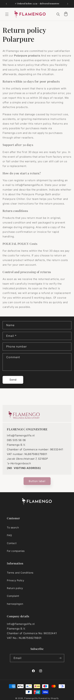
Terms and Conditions (20, 572)
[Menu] (7, 14)
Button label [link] (37, 481)
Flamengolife (31, 698)
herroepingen (15, 603)
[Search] (58, 14)
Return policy (15, 588)
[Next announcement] (67, 4)
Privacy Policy (15, 580)
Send (13, 379)
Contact (12, 543)
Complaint (13, 595)
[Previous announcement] (6, 4)
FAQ (9, 535)
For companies (16, 550)
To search (13, 527)
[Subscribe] (60, 658)
